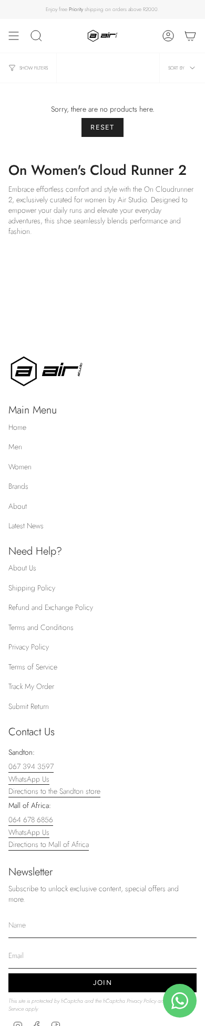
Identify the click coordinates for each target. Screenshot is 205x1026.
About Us (22, 568)
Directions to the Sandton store (54, 791)
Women (20, 466)
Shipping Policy (31, 588)
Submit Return (28, 706)
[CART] (190, 36)
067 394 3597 (31, 766)
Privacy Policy (28, 647)
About (17, 506)
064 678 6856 (30, 819)
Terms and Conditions (41, 627)
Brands (18, 486)
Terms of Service (32, 667)
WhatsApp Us (28, 779)
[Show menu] (13, 36)
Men (15, 446)
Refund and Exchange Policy (50, 607)
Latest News (26, 525)
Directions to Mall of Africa (48, 844)
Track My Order (31, 686)
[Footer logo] (46, 371)
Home (17, 427)
